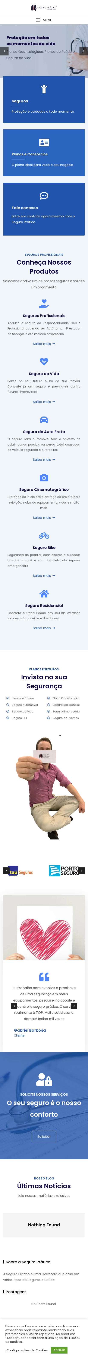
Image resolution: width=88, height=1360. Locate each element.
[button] (44, 20)
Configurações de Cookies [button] (27, 1350)
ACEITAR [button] (59, 1350)
